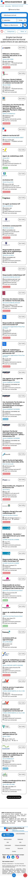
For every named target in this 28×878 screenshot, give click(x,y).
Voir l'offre (22, 47)
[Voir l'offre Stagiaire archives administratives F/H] (14, 733)
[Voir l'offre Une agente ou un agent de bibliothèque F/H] (14, 381)
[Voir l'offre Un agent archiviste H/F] (14, 205)
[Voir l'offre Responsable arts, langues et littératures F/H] (14, 489)
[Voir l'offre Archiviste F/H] (14, 183)
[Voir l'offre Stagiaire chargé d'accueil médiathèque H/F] (14, 513)
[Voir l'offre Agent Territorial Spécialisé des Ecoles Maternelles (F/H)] (14, 464)
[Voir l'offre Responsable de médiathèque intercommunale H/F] (14, 327)
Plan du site (20, 848)
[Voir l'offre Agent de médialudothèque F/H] (14, 616)
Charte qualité (8, 845)
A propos (8, 848)
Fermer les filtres (15, 9)
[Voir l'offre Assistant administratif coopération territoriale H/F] (14, 711)
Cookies (14, 851)
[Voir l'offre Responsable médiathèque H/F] (14, 278)
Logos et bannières (20, 833)
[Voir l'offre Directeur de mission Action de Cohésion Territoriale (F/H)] (14, 301)
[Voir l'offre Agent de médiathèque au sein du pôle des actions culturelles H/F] (14, 664)
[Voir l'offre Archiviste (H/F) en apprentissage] (14, 640)
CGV (20, 842)
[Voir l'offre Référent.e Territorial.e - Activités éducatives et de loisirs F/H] (14, 57)
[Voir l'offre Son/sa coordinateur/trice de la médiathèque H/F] (14, 783)
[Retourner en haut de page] (14, 875)
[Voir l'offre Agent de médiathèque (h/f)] (14, 159)
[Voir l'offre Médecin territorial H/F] (14, 136)
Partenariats (20, 839)
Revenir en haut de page (14, 797)
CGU (8, 842)
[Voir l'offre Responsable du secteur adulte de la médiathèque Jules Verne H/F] (14, 253)
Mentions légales (8, 839)
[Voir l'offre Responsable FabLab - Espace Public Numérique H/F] (14, 563)
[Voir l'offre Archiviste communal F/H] (14, 228)
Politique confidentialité (20, 845)
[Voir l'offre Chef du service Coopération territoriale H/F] (14, 689)
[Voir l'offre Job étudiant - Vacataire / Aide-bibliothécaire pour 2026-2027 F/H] (14, 537)
